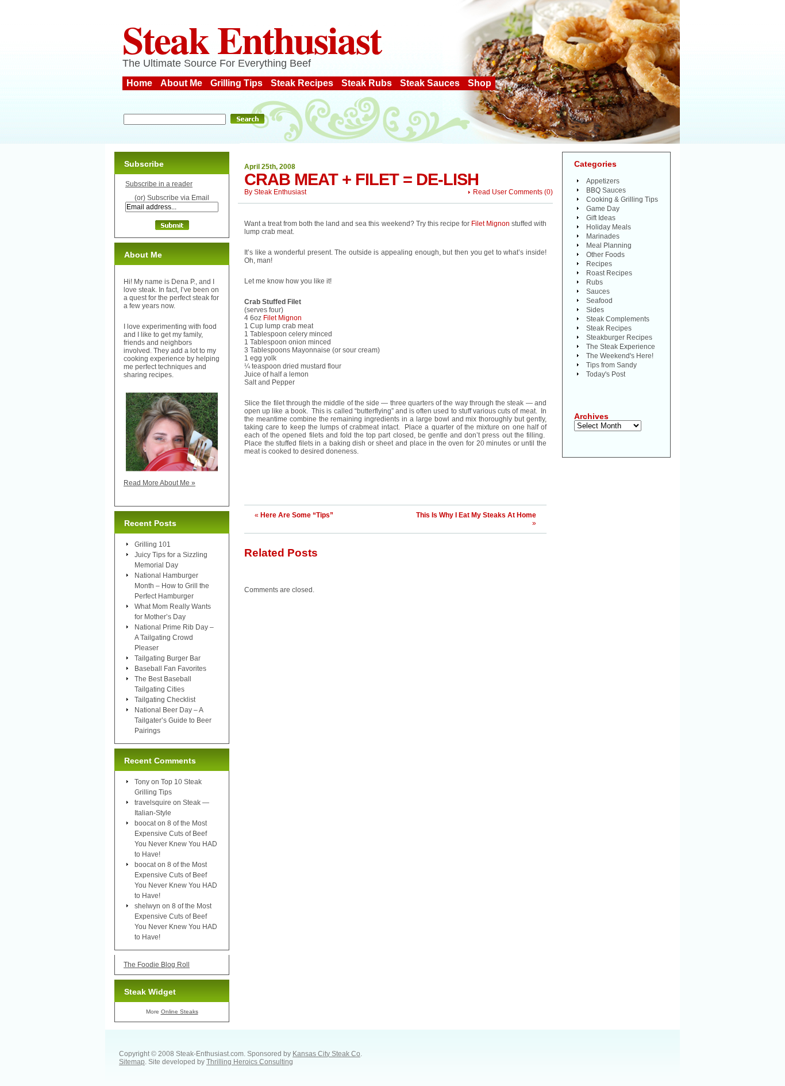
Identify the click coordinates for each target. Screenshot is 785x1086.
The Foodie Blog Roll (157, 965)
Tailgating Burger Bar (167, 658)
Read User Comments (507, 192)
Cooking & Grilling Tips (622, 199)
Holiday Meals (608, 227)
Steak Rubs (366, 83)
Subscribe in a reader (159, 184)
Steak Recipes (302, 83)
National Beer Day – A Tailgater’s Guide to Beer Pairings (172, 720)
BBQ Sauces (606, 190)
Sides (595, 310)
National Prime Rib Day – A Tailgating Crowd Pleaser (174, 637)
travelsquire (152, 803)
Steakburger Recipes (619, 337)
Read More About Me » (159, 483)
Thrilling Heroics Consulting (249, 1062)
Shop (479, 83)
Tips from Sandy (611, 365)
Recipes (599, 264)
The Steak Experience (620, 347)
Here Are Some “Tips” (296, 515)
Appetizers (602, 181)
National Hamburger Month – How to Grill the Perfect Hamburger (171, 585)
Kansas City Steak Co (326, 1054)
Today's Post (605, 374)
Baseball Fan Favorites (170, 669)
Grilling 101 (152, 544)
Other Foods (605, 255)
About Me (181, 83)
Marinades (602, 236)
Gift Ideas (600, 218)
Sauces (598, 291)
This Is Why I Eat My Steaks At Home (476, 515)
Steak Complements (617, 319)
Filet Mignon (490, 224)
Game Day (602, 209)
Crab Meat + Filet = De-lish (361, 179)
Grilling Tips (236, 83)
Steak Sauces (430, 83)
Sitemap (132, 1062)
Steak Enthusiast (251, 39)
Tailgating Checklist (164, 700)
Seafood (599, 301)
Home (139, 83)
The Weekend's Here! (619, 356)
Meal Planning (609, 245)
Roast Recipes (609, 273)
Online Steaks (179, 1011)
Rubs (594, 282)
